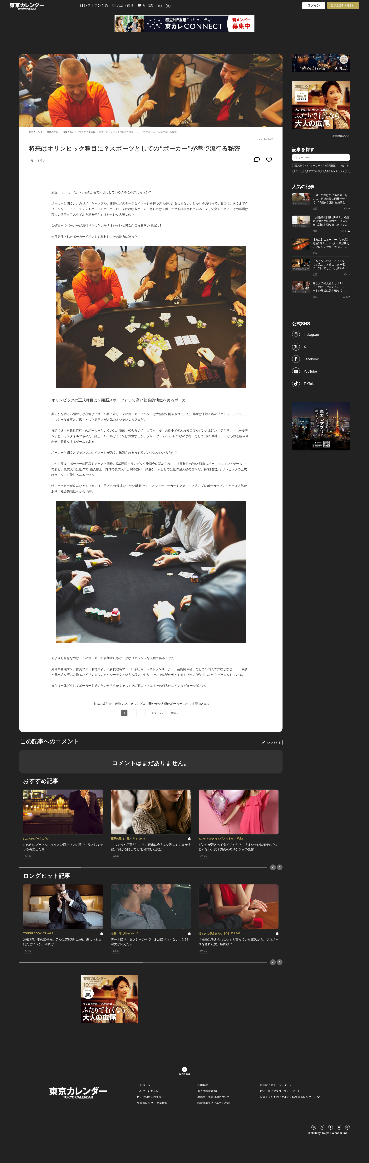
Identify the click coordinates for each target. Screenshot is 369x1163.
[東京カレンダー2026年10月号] (109, 998)
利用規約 (202, 1085)
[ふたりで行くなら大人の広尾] (321, 105)
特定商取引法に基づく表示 (213, 1102)
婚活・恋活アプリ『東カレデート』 (281, 1090)
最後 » (174, 713)
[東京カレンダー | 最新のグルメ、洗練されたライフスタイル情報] (45, 6)
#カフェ (345, 165)
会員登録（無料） (343, 5)
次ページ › (157, 713)
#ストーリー (313, 165)
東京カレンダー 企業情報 (152, 1102)
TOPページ (143, 1085)
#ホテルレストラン (335, 170)
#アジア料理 (313, 170)
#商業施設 (330, 165)
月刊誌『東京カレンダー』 (276, 1085)
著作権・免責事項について (213, 1096)
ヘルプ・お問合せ (148, 1090)
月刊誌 (147, 5)
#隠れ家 (298, 165)
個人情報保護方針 (208, 1090)
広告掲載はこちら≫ (341, 135)
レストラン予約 (95, 5)
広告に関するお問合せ (150, 1096)
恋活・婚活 (125, 5)
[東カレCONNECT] (184, 23)
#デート (298, 170)
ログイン (313, 5)
